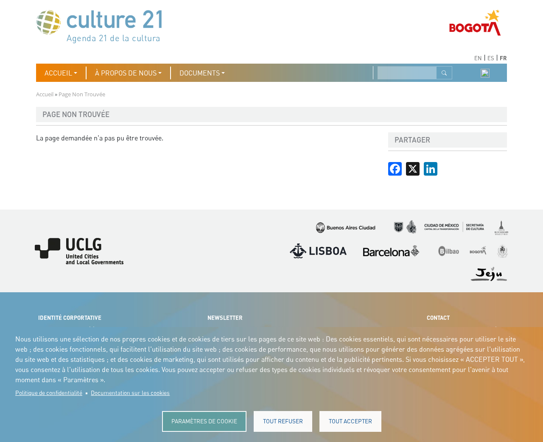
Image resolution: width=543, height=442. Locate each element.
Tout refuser (283, 421)
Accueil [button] (58, 73)
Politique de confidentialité (48, 392)
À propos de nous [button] (126, 73)
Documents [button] (199, 73)
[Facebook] (395, 168)
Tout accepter (350, 421)
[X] (413, 168)
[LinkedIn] (430, 168)
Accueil (44, 94)
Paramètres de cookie (204, 421)
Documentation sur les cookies (130, 392)
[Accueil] (103, 25)
